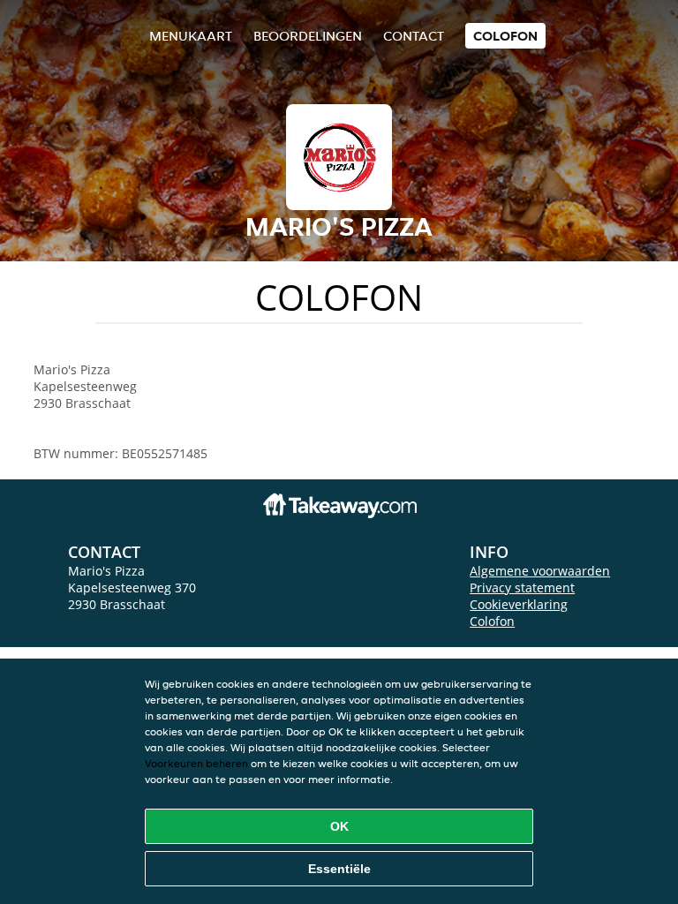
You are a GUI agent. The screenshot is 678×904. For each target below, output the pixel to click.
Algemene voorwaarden (540, 570)
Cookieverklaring (519, 604)
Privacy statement (522, 587)
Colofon (492, 621)
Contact (413, 35)
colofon (505, 35)
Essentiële (339, 869)
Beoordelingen (307, 35)
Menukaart (190, 35)
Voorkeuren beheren (196, 763)
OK (339, 826)
